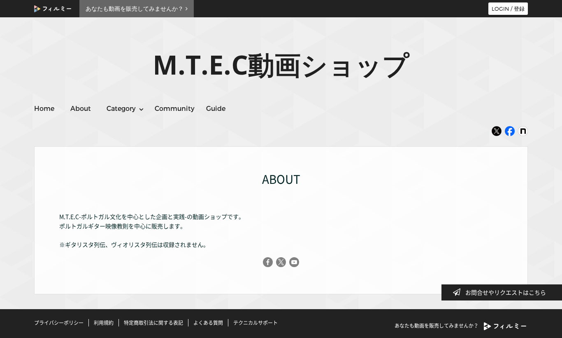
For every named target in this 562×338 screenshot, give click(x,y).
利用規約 (104, 322)
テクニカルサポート (255, 322)
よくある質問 (208, 322)
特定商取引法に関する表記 (153, 322)
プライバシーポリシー (59, 322)
